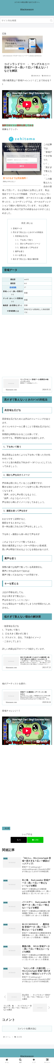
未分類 (7, 828)
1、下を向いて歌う (25, 240)
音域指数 (13, 287)
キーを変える (20, 255)
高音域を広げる (21, 236)
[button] (51, 20)
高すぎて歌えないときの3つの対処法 (28, 232)
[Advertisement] (27, 345)
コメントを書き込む (27, 1028)
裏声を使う (19, 251)
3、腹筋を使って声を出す (27, 247)
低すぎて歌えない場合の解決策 (26, 259)
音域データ (17, 228)
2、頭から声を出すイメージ (28, 244)
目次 (23, 223)
